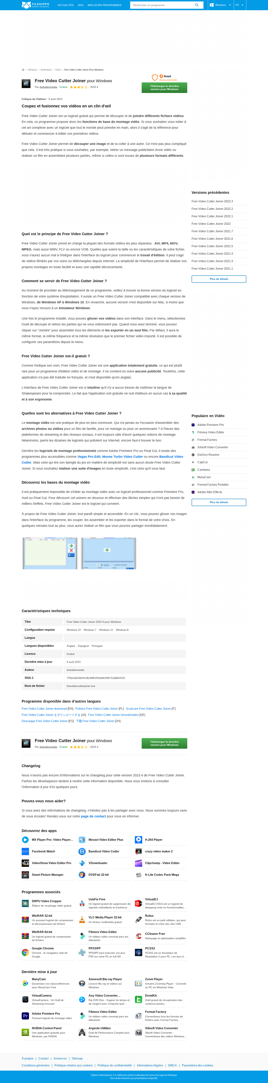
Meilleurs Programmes (104, 5)
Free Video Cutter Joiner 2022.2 (212, 208)
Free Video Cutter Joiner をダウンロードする (51, 714)
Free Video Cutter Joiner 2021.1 (212, 268)
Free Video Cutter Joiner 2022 (211, 223)
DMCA (172, 1065)
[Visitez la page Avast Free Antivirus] (164, 77)
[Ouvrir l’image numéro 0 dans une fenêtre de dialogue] (50, 553)
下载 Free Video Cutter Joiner (95, 721)
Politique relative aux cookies (73, 1065)
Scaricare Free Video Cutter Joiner (148, 708)
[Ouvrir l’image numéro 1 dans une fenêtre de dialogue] (108, 553)
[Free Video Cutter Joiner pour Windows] (26, 83)
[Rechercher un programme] (197, 5)
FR (237, 4)
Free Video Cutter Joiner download (44, 708)
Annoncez (60, 1058)
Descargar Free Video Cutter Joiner (45, 721)
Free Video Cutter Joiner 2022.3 (212, 201)
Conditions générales (35, 1065)
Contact (43, 1058)
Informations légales (150, 1065)
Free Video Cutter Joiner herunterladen (113, 714)
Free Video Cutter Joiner (73, 80)
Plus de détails (219, 278)
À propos (27, 1058)
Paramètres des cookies (197, 1065)
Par (46, 86)
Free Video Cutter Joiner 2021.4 (212, 253)
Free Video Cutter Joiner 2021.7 (212, 231)
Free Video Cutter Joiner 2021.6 (212, 238)
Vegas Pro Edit (88, 456)
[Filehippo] (35, 5)
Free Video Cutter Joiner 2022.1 (212, 216)
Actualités (65, 5)
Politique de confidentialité (115, 1065)
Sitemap (77, 1058)
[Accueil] (23, 69)
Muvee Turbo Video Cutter (122, 456)
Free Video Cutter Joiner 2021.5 (212, 246)
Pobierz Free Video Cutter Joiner (96, 708)
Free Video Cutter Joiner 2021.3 (212, 261)
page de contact (93, 816)
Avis (80, 5)
